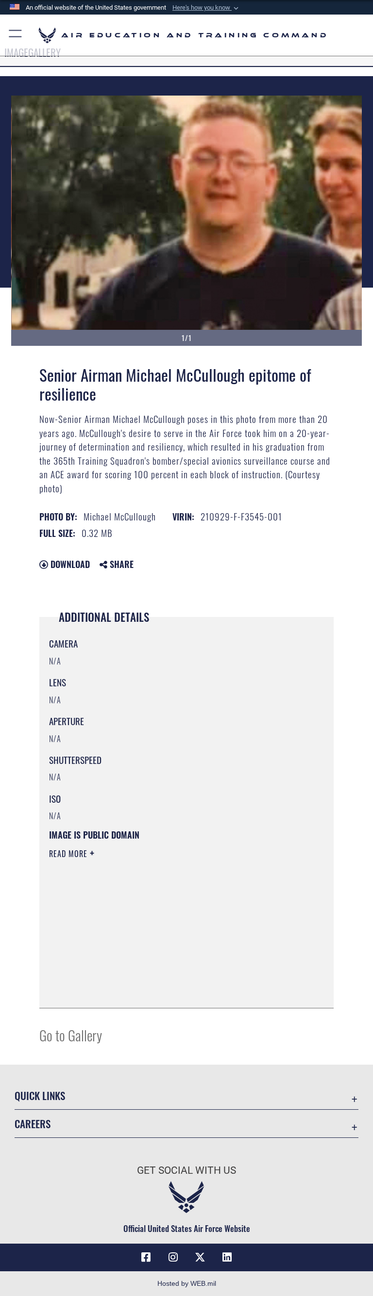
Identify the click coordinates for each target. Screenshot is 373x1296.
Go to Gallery (70, 1034)
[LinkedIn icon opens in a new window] (227, 1257)
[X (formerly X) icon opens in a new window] (200, 1257)
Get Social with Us (186, 1170)
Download (69, 564)
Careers (33, 1123)
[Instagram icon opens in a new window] (173, 1257)
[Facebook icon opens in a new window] (145, 1257)
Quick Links (40, 1095)
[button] (206, 8)
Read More (69, 853)
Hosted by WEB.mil (186, 1283)
